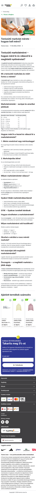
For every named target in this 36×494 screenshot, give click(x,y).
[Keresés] (21, 5)
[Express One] (16, 409)
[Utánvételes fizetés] (22, 399)
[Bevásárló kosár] (33, 5)
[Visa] (10, 399)
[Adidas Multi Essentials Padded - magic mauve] (31, 307)
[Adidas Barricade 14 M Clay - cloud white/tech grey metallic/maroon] (7, 307)
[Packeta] (10, 409)
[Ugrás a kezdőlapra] (8, 5)
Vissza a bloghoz (9, 14)
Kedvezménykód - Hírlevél (8, 371)
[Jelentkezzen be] (29, 5)
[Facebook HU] (2, 422)
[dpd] (4, 409)
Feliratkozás (19, 365)
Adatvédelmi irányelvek (22, 371)
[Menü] (2, 5)
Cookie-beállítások (2, 414)
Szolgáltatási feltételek (28, 369)
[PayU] (4, 399)
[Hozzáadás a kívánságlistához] (10, 300)
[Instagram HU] (7, 422)
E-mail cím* (5, 356)
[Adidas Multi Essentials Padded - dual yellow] (19, 307)
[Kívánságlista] (25, 5)
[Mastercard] (16, 399)
